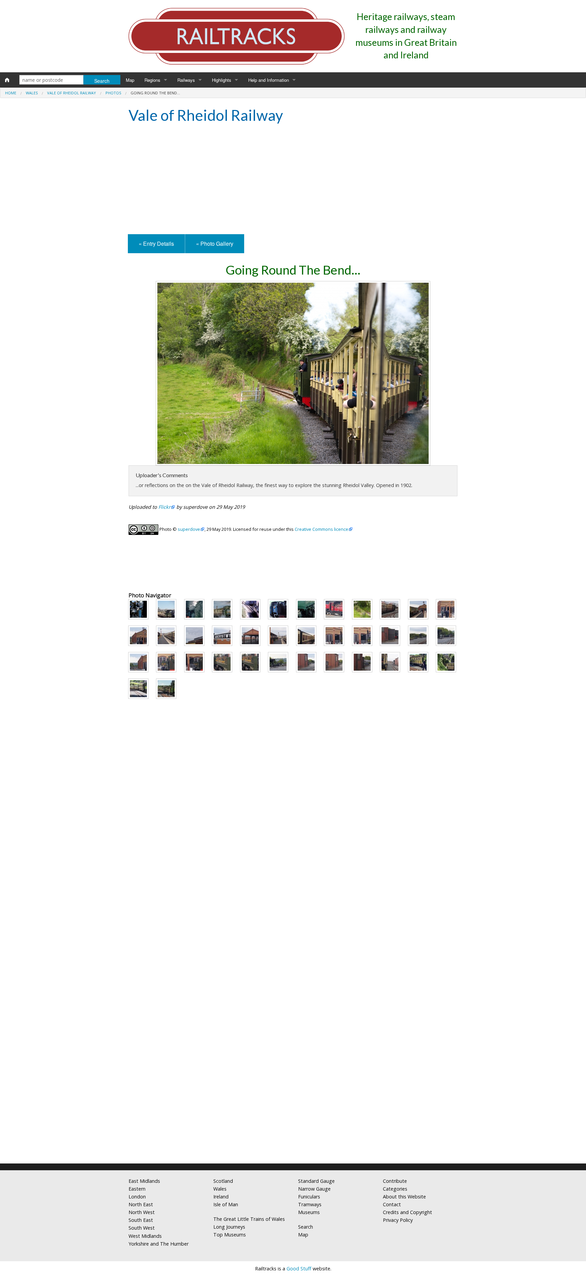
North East (141, 1204)
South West (142, 1228)
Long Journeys (229, 1227)
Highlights (221, 80)
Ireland (221, 1196)
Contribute (395, 1181)
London (137, 1196)
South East (141, 1220)
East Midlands (144, 1181)
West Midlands (145, 1236)
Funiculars (309, 1196)
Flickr (164, 507)
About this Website (404, 1196)
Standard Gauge (316, 1181)
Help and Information (268, 80)
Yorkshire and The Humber (159, 1244)
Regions (152, 80)
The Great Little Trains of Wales (249, 1219)
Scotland (223, 1181)
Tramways (309, 1204)
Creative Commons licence (321, 529)
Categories (395, 1189)
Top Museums (229, 1234)
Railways (186, 80)
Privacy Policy (398, 1220)
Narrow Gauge (314, 1189)
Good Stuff (299, 1268)
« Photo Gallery (214, 243)
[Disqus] (293, 1068)
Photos (113, 92)
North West (142, 1212)
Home (10, 92)
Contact (392, 1204)
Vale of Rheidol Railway (71, 92)
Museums (309, 1212)
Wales (32, 92)
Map (130, 80)
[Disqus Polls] (293, 899)
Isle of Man (225, 1204)
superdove (189, 529)
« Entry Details (156, 243)
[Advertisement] (293, 179)
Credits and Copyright (407, 1212)
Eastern (137, 1189)
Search (305, 1227)
